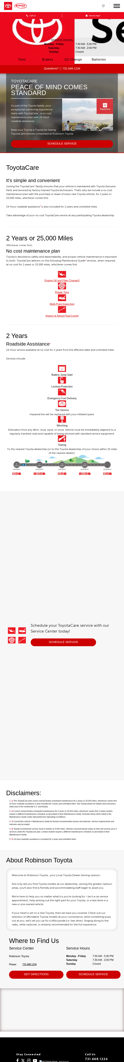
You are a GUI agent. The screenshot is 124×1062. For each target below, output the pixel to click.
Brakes (47, 59)
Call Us (32, 15)
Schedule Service (63, 642)
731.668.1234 (29, 964)
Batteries (99, 59)
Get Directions (36, 974)
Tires (22, 59)
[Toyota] (8, 6)
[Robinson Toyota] (22, 5)
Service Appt (94, 15)
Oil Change (73, 59)
